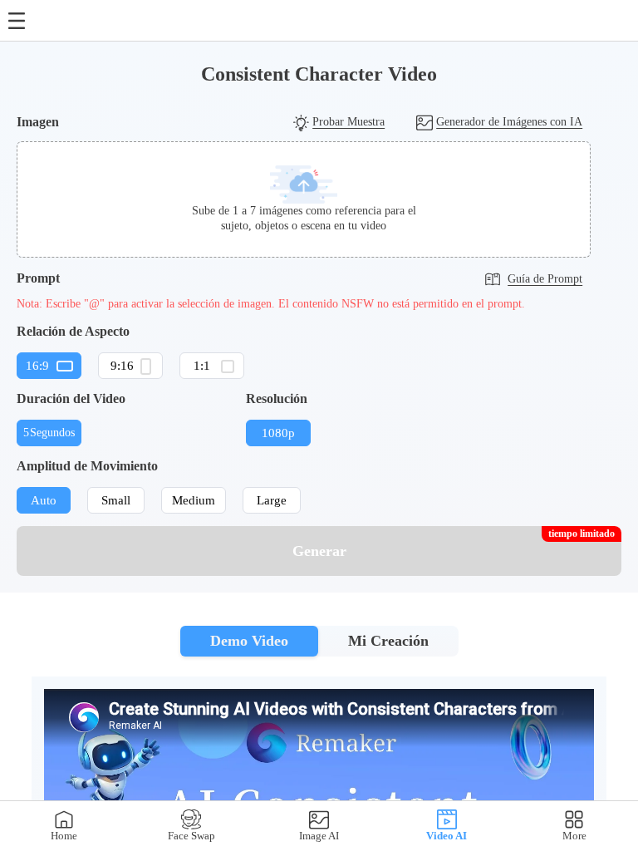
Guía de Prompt (545, 279)
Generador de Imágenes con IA (509, 122)
